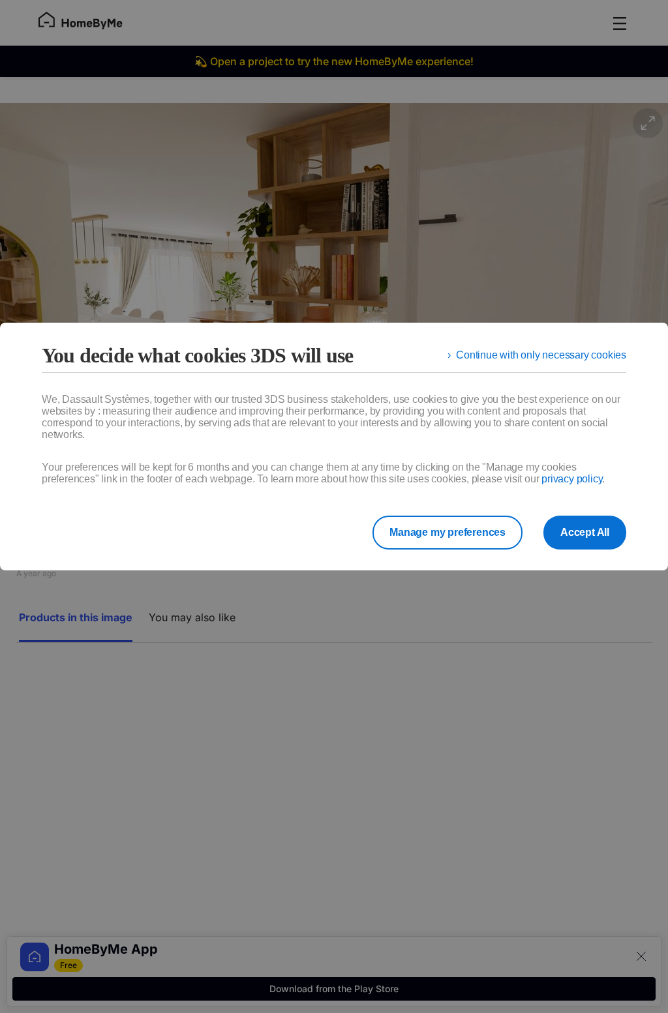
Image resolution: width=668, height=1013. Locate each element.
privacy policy (571, 478)
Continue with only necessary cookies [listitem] (541, 354)
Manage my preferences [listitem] (447, 532)
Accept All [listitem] (584, 532)
